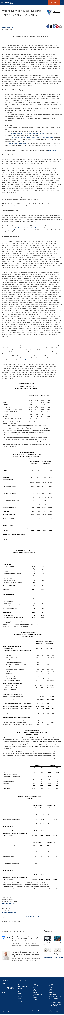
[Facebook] (4, 992)
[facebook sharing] (47, 26)
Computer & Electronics (47, 943)
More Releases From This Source (11, 967)
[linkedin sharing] (54, 26)
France (19, 1000)
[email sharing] (60, 26)
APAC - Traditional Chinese (22, 987)
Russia (50, 986)
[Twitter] (3, 992)
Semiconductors (58, 943)
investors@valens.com (8, 903)
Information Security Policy (26, 1010)
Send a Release (54, 2)
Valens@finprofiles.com (9, 912)
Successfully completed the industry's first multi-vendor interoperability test (31, 137)
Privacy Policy (14, 1010)
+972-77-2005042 (8, 987)
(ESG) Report (52, 150)
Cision (53, 1012)
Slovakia (51, 987)
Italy (34, 989)
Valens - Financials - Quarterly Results (29, 228)
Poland (35, 999)
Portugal (51, 984)
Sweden (51, 991)
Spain (50, 989)
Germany (20, 1001)
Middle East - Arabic (38, 994)
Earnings (46, 954)
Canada (20, 993)
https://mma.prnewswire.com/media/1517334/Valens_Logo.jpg (25, 917)
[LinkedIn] (7, 992)
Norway (35, 997)
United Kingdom (53, 992)
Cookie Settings (7, 1012)
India (34, 984)
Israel (34, 987)
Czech (19, 995)
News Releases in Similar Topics (52, 957)
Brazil (19, 991)
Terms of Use (5, 1010)
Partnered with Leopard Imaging (18, 143)
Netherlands (36, 996)
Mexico (35, 991)
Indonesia (35, 986)
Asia (19, 990)
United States (52, 994)
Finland (19, 998)
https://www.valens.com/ (32, 360)
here (15, 230)
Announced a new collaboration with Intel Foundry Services (27, 133)
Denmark (20, 996)
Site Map (37, 1010)
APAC (19, 985)
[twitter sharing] (51, 27)
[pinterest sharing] (57, 26)
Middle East (36, 992)
